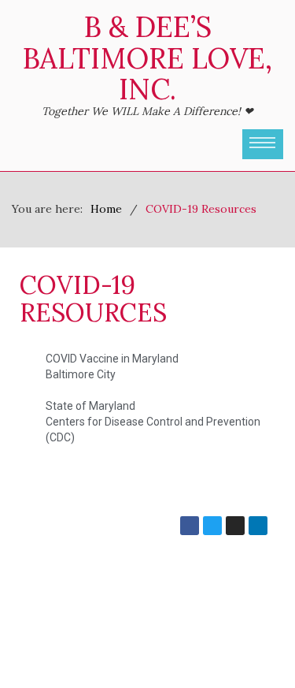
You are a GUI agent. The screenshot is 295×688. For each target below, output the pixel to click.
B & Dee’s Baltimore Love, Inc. (147, 58)
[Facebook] (189, 525)
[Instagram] (235, 525)
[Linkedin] (258, 525)
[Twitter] (212, 525)
